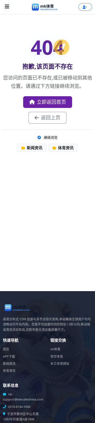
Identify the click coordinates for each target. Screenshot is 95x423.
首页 (6, 349)
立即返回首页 (51, 102)
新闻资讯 (34, 147)
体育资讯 (65, 147)
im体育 (55, 349)
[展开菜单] (7, 7)
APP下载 (9, 356)
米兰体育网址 (59, 363)
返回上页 (50, 117)
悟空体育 (56, 356)
